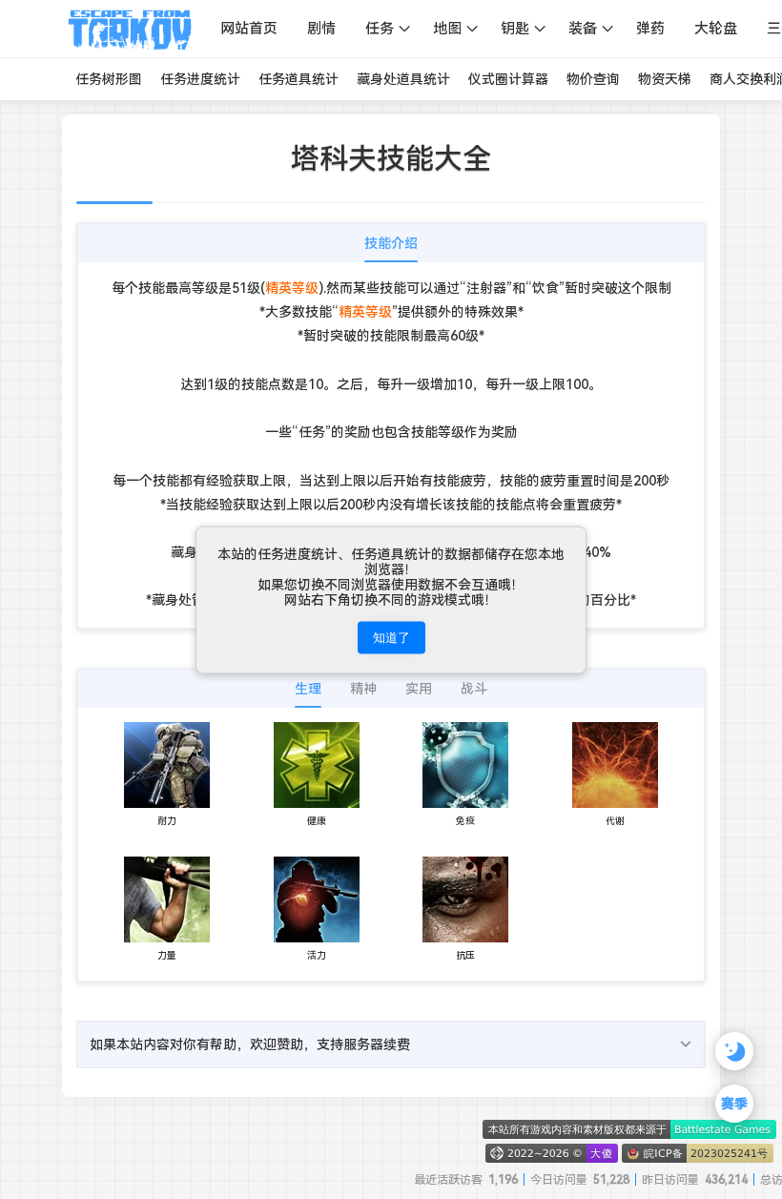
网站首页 (249, 28)
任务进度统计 (200, 79)
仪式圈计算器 (508, 79)
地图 (447, 28)
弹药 (650, 28)
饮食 (545, 288)
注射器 (486, 288)
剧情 (321, 28)
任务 (379, 28)
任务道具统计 (298, 79)
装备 (582, 28)
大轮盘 (715, 28)
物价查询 (593, 79)
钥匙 (515, 28)
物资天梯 (664, 79)
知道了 (391, 637)
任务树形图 (108, 79)
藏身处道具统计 (403, 79)
